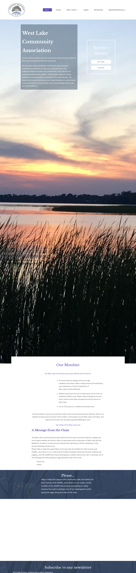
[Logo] (16, 9)
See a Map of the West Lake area (68, 425)
